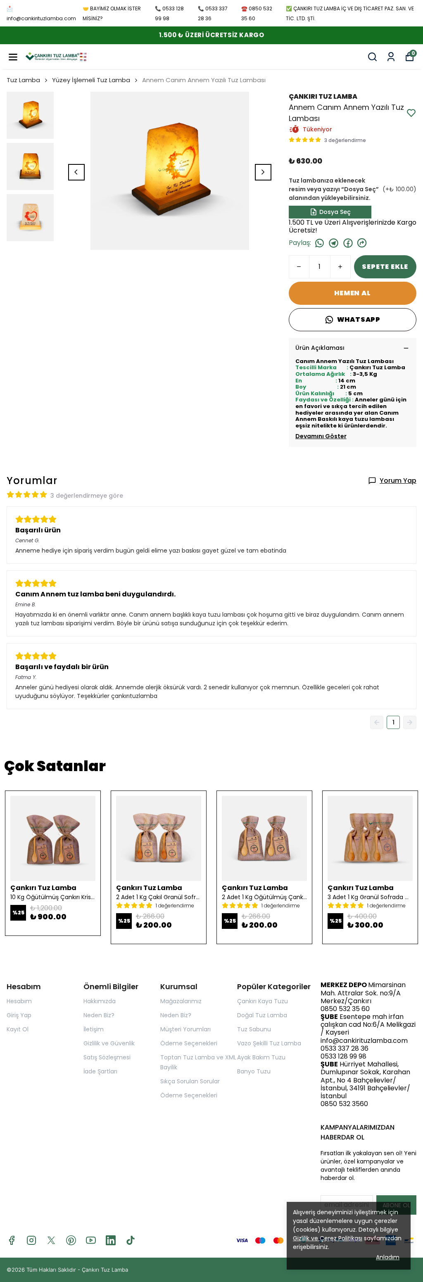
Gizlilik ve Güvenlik (109, 1043)
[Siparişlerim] (391, 57)
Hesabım (19, 1001)
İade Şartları (100, 1071)
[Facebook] (12, 1240)
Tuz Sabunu (254, 1029)
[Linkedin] (111, 1240)
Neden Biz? (98, 1015)
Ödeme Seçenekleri (188, 1043)
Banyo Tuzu (254, 1071)
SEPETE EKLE (385, 266)
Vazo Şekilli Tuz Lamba (269, 1043)
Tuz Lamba (23, 80)
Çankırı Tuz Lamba (105, 1269)
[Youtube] (91, 1240)
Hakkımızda (99, 1001)
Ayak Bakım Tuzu (261, 1057)
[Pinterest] (71, 1240)
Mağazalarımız (181, 1001)
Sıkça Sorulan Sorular (190, 1081)
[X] (51, 1240)
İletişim (93, 1029)
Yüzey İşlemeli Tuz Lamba (91, 80)
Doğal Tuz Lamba (262, 1015)
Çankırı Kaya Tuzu (262, 1001)
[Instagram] (31, 1240)
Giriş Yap (19, 1015)
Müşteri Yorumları (185, 1029)
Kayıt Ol (18, 1029)
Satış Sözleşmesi (107, 1057)
